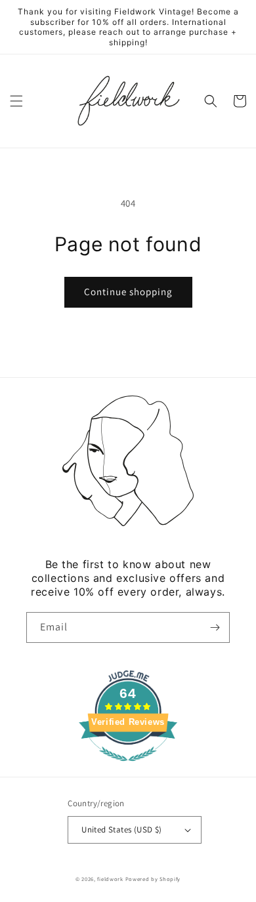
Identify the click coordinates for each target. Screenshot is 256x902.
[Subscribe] (214, 627)
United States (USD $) (121, 829)
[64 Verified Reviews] (128, 768)
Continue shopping (128, 291)
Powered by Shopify (153, 878)
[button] (16, 101)
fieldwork (110, 878)
